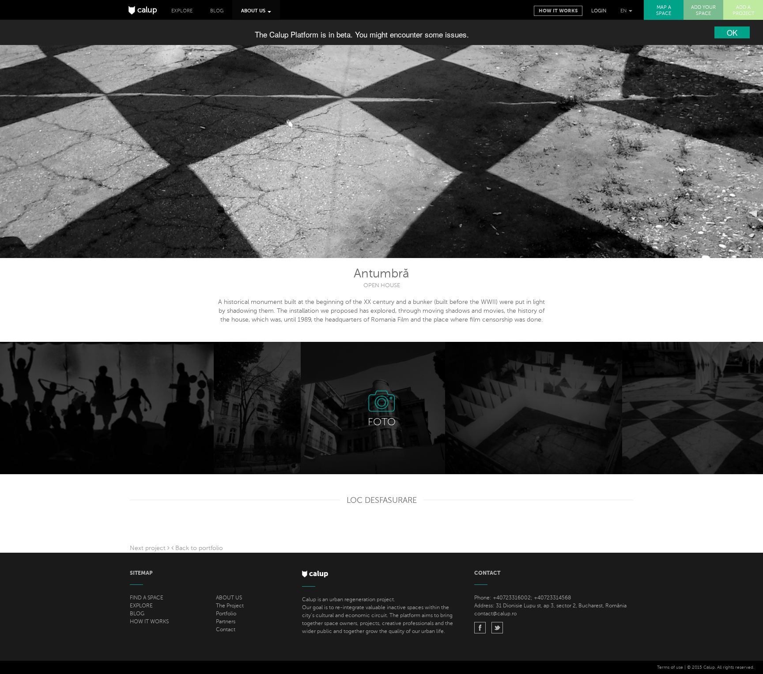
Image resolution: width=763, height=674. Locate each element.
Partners (225, 621)
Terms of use (670, 667)
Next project (148, 548)
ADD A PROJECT (743, 10)
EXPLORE (141, 606)
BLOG (137, 613)
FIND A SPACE (146, 598)
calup (146, 9)
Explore (182, 11)
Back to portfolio (198, 548)
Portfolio (226, 613)
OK (732, 32)
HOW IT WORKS (149, 621)
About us (254, 11)
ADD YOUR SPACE (703, 10)
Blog (216, 11)
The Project (230, 606)
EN (624, 11)
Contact (225, 629)
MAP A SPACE (663, 10)
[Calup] (480, 629)
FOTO (382, 421)
